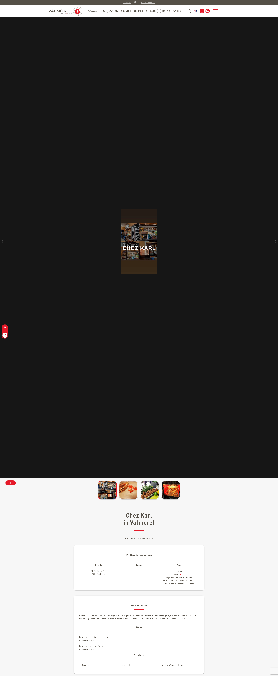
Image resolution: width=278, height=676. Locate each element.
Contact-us (127, 2)
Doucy (165, 11)
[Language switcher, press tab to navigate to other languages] (196, 11)
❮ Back (10, 483)
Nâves (176, 11)
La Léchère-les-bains (133, 11)
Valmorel (113, 11)
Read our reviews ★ (148, 2)
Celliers (152, 11)
